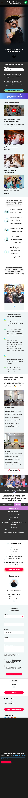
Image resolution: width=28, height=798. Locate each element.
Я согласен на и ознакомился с (13, 76)
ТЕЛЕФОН (6, 67)
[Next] (22, 293)
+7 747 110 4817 (15, 596)
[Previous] (5, 293)
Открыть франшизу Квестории (14, 709)
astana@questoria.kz (9, 703)
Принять (6, 762)
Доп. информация (9, 645)
